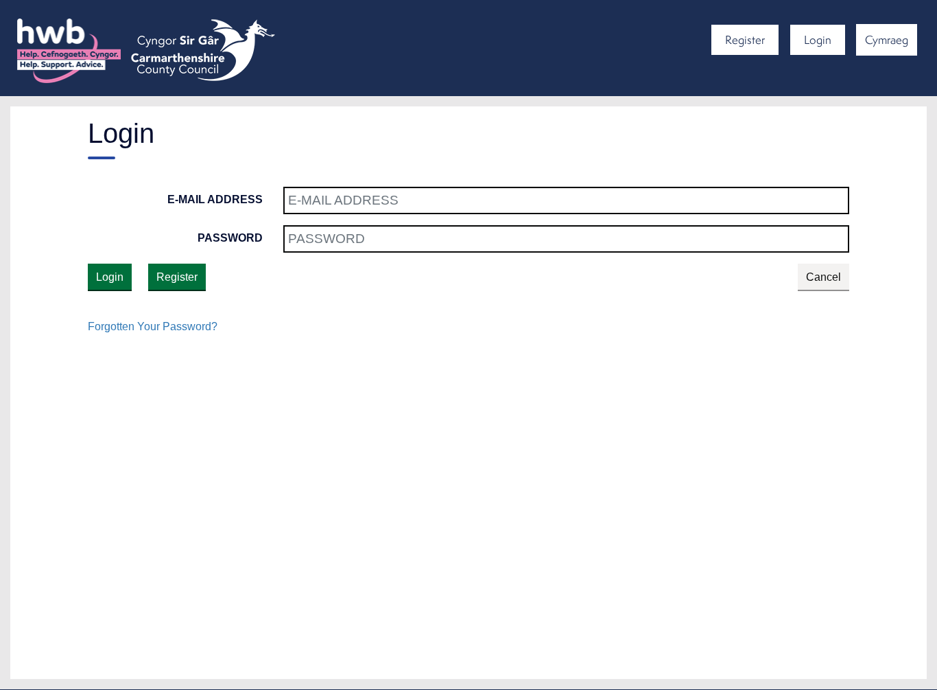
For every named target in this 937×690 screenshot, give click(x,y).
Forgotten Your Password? (152, 326)
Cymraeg (886, 39)
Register (745, 39)
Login (817, 39)
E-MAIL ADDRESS (215, 199)
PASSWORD (230, 238)
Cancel (823, 277)
